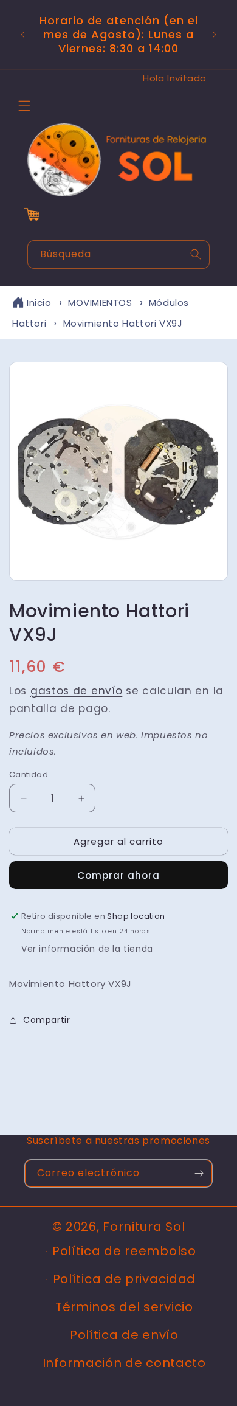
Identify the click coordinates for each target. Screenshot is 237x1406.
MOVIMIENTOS (100, 302)
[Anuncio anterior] (22, 34)
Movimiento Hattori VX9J (123, 323)
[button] (24, 105)
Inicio (39, 302)
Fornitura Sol (144, 1226)
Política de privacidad (124, 1278)
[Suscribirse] (198, 1173)
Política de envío (124, 1334)
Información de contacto (124, 1362)
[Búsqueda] (195, 254)
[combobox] (118, 254)
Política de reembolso (124, 1250)
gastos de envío (76, 691)
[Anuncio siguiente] (214, 34)
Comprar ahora (118, 875)
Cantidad (28, 774)
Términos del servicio (124, 1306)
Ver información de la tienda (87, 949)
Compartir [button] (46, 1020)
